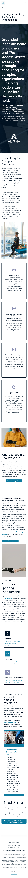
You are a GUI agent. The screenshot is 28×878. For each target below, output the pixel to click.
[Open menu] (25, 3)
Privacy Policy (14, 874)
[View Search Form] (2, 7)
